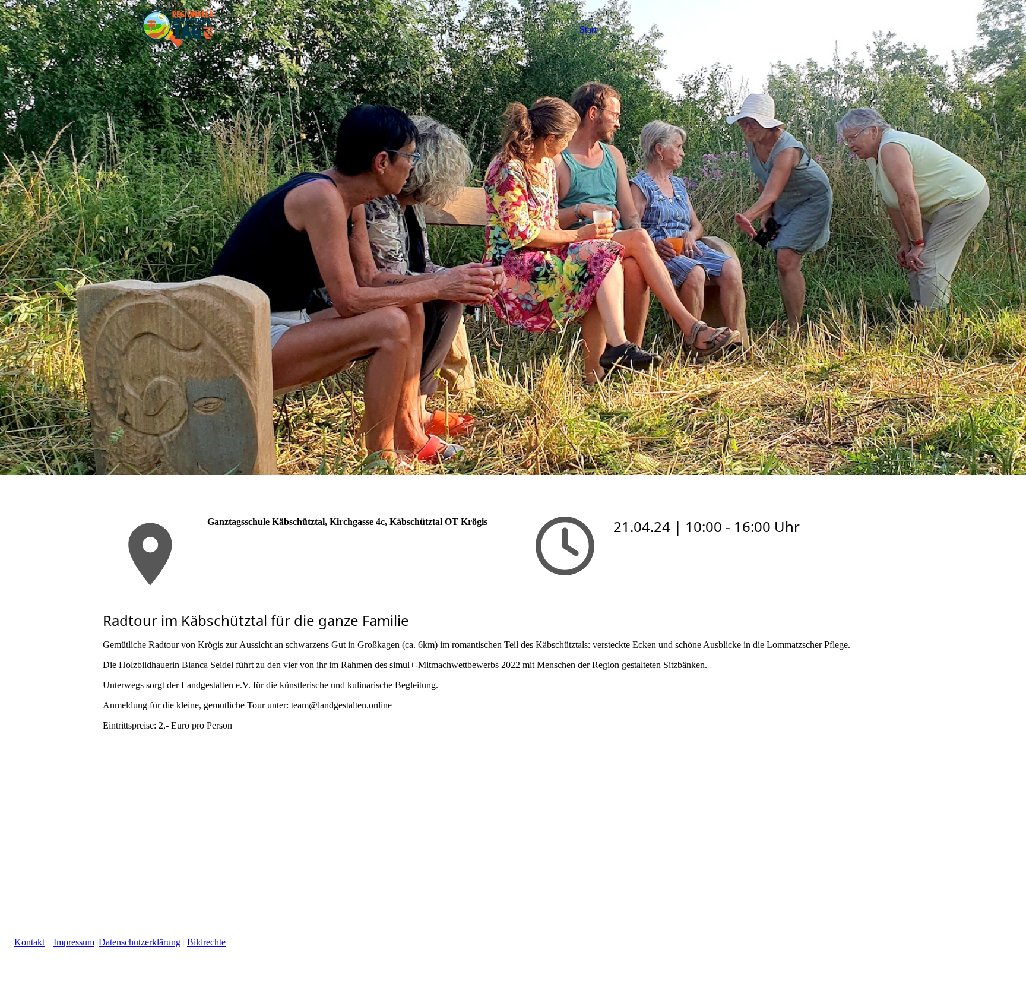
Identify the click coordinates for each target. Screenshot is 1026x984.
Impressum (73, 942)
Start (588, 29)
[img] (177, 29)
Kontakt (29, 942)
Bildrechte (206, 942)
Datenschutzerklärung (139, 942)
